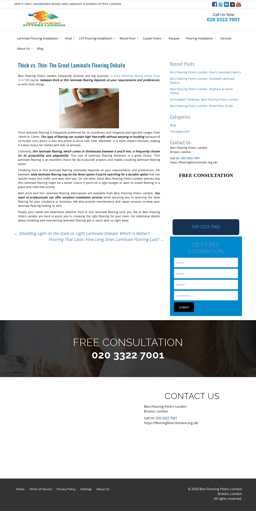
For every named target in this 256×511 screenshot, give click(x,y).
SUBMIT (184, 307)
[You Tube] (238, 4)
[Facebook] (214, 4)
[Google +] (232, 4)
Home (20, 489)
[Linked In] (226, 4)
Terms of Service (40, 489)
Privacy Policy (66, 489)
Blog (173, 125)
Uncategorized (179, 131)
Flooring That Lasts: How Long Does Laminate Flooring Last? (106, 239)
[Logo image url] (44, 19)
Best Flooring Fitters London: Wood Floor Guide (201, 106)
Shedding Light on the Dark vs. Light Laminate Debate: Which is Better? (81, 233)
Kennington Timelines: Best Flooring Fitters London (204, 99)
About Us (102, 489)
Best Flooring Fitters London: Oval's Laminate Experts (205, 72)
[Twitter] (220, 4)
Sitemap (86, 489)
